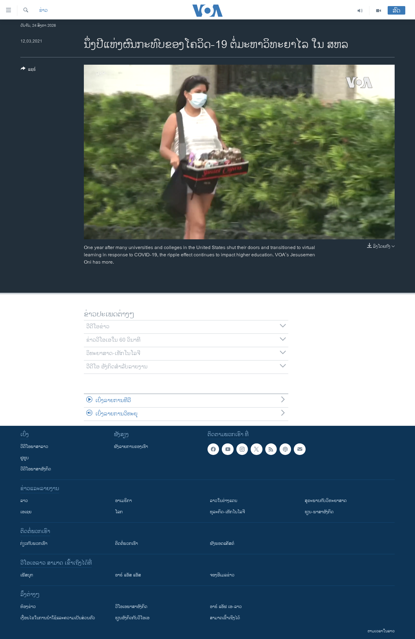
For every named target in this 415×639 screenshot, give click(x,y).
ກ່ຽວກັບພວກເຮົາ (33, 543)
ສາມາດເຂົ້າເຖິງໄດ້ (225, 618)
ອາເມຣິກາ (123, 500)
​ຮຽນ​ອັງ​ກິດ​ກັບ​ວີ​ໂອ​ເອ (132, 618)
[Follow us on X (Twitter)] (256, 449)
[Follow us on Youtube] (227, 449)
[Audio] (360, 10)
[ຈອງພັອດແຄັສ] (299, 449)
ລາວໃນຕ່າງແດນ (223, 500)
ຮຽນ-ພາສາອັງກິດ (319, 512)
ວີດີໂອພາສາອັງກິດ (35, 469)
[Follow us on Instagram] (242, 449)
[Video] (378, 10)
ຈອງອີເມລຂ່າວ (222, 575)
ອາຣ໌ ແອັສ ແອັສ (128, 575)
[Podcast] (285, 449)
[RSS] (271, 449)
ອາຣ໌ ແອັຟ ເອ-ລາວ (226, 606)
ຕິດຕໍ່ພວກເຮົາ (126, 543)
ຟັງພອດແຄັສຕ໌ (222, 543)
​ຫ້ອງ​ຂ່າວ (28, 606)
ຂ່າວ (43, 10)
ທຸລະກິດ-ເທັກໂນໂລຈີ (227, 512)
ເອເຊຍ (26, 512)
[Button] (28, 70)
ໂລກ (119, 512)
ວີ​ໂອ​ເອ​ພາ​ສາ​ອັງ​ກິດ (131, 606)
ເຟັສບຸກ (26, 575)
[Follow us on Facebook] (213, 449)
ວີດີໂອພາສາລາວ (34, 446)
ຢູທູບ (24, 458)
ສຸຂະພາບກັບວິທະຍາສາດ (326, 500)
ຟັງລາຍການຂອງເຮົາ (131, 446)
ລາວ (24, 500)
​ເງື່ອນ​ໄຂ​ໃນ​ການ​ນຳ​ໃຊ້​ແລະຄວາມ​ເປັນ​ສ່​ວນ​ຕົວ (57, 618)
